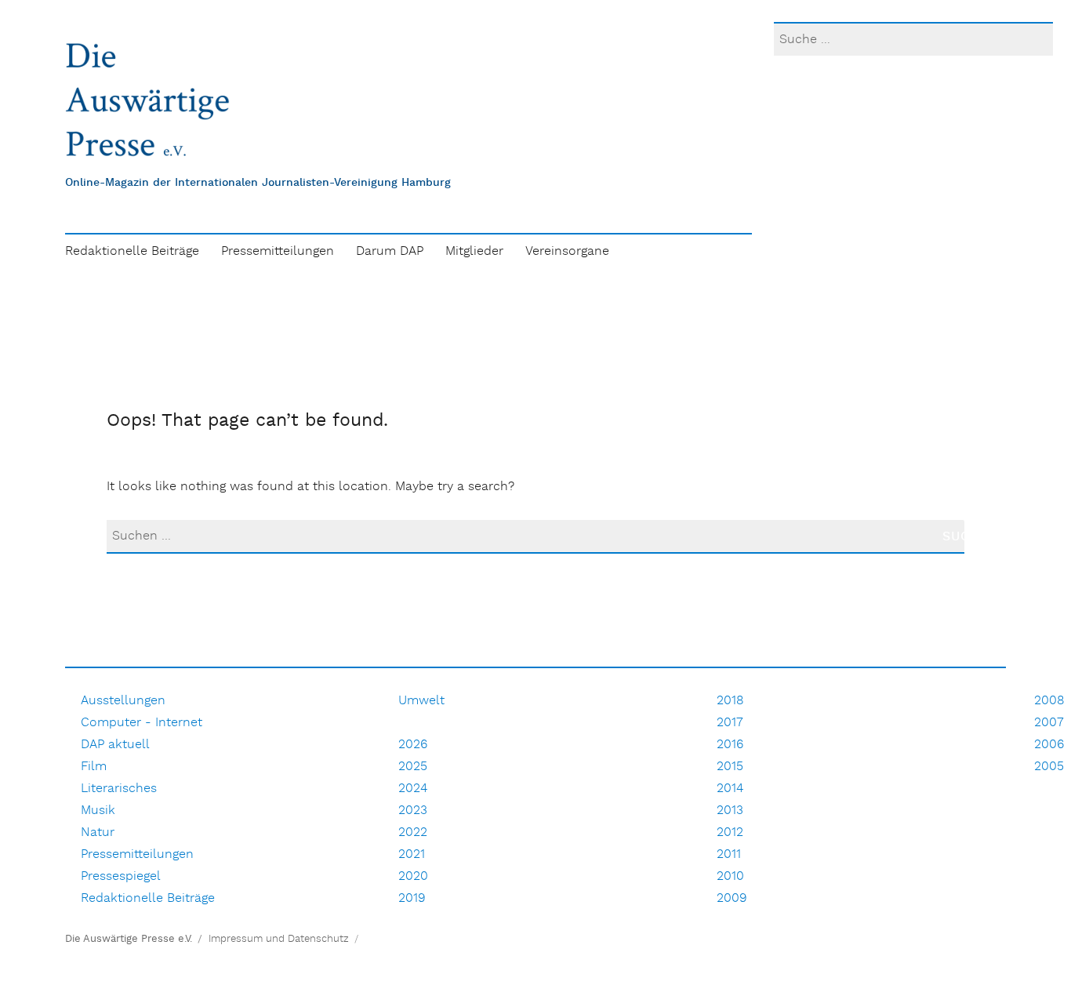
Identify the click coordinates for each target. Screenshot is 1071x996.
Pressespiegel (121, 876)
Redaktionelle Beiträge (132, 251)
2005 (1049, 766)
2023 (412, 810)
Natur (97, 832)
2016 (730, 744)
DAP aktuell (115, 744)
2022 (412, 832)
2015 (730, 766)
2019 (412, 898)
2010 (730, 876)
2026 (412, 744)
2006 (1049, 744)
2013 (730, 810)
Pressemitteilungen (277, 251)
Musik (98, 810)
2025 (412, 766)
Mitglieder (474, 251)
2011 (729, 854)
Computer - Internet (141, 722)
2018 (730, 700)
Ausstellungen (123, 700)
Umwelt (421, 700)
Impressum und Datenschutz (279, 939)
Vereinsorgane (567, 251)
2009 (732, 898)
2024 (412, 788)
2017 (730, 722)
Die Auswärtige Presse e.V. (128, 939)
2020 (413, 876)
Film (94, 766)
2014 (730, 788)
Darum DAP (389, 251)
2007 (1049, 722)
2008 (1049, 700)
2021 (411, 854)
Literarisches (119, 788)
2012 (730, 832)
